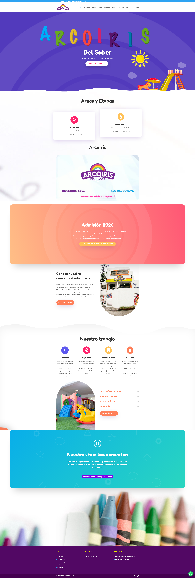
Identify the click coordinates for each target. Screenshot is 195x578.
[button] (190, 573)
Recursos (128, 7)
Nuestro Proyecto (97, 63)
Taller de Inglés (61, 562)
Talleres (94, 7)
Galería (100, 7)
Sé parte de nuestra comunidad (97, 244)
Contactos (136, 7)
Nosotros (86, 7)
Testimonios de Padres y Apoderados (97, 477)
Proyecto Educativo (62, 559)
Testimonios (107, 7)
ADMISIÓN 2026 (109, 413)
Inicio (81, 7)
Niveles (113, 7)
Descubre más (65, 302)
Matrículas (121, 7)
